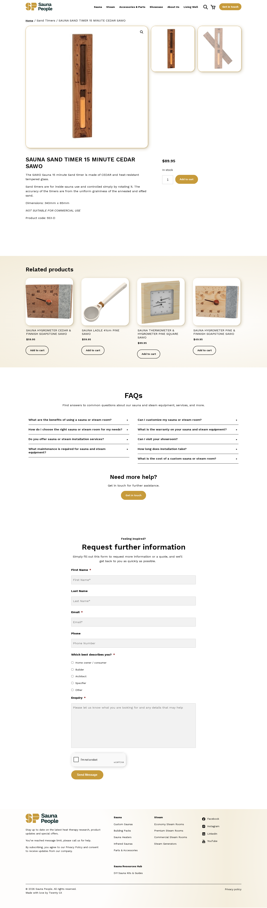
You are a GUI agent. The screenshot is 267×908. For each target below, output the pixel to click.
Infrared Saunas (123, 843)
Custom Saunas (123, 824)
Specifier (80, 683)
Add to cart (186, 179)
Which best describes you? (93, 654)
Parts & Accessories (126, 850)
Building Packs (122, 830)
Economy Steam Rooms (169, 824)
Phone (75, 633)
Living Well (191, 6)
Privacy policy (233, 889)
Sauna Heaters (123, 837)
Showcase (156, 6)
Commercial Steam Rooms (170, 837)
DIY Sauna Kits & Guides (128, 873)
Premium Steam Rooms (168, 830)
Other (78, 690)
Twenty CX (55, 892)
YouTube (212, 841)
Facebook (213, 818)
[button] (141, 32)
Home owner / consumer (90, 662)
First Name (81, 570)
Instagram (213, 826)
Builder (79, 669)
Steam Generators (165, 843)
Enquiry (78, 697)
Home (29, 20)
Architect (80, 676)
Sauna (98, 6)
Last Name (79, 591)
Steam (110, 6)
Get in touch (230, 6)
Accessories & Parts (132, 6)
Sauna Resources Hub (128, 866)
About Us (173, 6)
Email (77, 612)
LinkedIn (212, 833)
